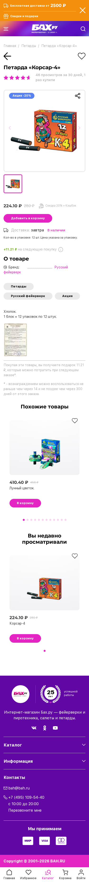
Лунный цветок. (21, 488)
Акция (67, 296)
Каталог (13, 744)
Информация (18, 761)
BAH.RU (57, 861)
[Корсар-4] (44, 130)
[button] (11, 130)
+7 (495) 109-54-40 (26, 797)
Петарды (18, 286)
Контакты (14, 777)
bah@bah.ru (19, 788)
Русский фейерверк (28, 296)
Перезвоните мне (25, 810)
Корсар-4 (17, 623)
